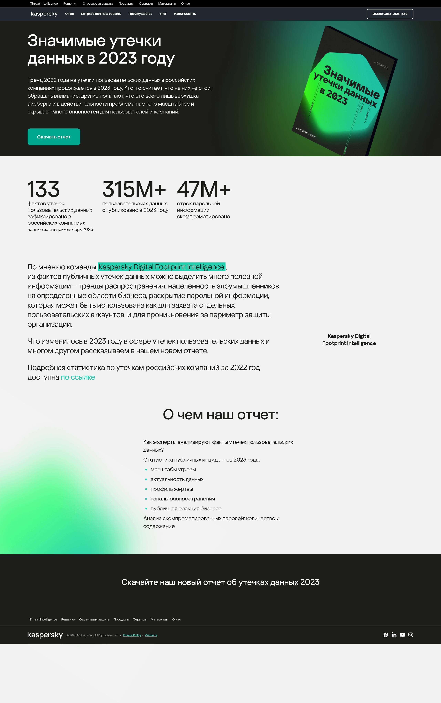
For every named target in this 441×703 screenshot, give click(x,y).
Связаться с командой (390, 14)
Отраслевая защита (98, 4)
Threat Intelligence (44, 4)
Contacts (151, 635)
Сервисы (146, 4)
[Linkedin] (394, 635)
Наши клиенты (185, 14)
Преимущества (140, 14)
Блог (163, 14)
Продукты (126, 4)
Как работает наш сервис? (101, 14)
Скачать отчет (54, 137)
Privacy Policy (132, 635)
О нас (185, 4)
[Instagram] (410, 635)
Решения (70, 4)
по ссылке (78, 377)
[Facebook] (386, 635)
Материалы (167, 4)
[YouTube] (402, 635)
